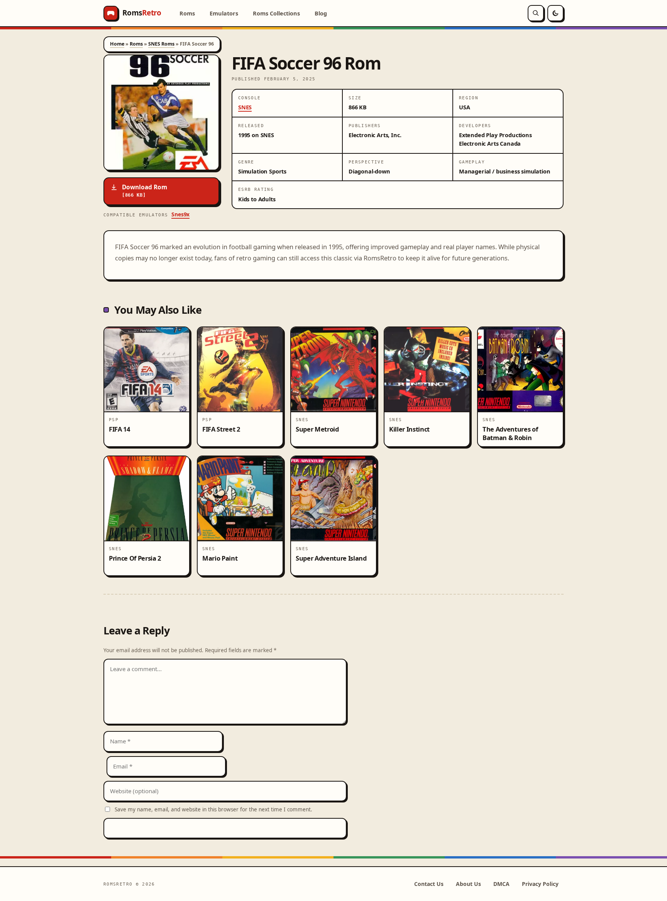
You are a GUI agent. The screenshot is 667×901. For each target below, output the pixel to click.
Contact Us (429, 883)
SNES (245, 107)
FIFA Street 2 (221, 429)
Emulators (224, 13)
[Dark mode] (555, 13)
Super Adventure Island (331, 558)
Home (117, 44)
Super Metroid (317, 429)
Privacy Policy (540, 883)
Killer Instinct (409, 429)
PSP (114, 419)
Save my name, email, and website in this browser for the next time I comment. (213, 809)
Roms (187, 13)
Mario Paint (219, 558)
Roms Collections (276, 13)
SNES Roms (161, 44)
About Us (468, 883)
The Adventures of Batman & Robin (510, 433)
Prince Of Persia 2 (135, 558)
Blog (321, 13)
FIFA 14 (119, 429)
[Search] (536, 13)
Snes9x (180, 214)
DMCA (501, 883)
